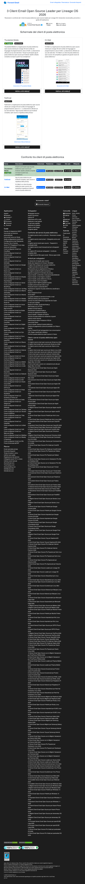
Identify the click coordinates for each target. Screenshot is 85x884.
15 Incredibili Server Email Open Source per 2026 (43, 781)
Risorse (6, 446)
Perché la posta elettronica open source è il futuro (42, 334)
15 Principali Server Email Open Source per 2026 (42, 369)
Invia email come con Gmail (12, 237)
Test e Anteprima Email (35, 293)
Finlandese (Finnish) (75, 228)
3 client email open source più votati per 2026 (44, 354)
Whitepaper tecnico (33, 213)
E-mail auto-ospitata (34, 223)
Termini (65, 241)
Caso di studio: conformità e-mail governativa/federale (44, 275)
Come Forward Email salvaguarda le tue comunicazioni (44, 330)
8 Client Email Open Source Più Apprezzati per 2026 (44, 565)
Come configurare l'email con (12, 250)
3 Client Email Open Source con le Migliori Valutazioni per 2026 (44, 741)
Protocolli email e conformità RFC (38, 287)
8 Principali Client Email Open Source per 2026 (44, 826)
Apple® (6, 213)
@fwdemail (66, 219)
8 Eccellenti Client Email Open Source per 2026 (44, 485)
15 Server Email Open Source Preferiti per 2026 (43, 416)
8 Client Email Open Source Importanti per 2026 (43, 622)
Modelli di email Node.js (35, 308)
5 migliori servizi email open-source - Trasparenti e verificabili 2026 (43, 244)
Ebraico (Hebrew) (74, 238)
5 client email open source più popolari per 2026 (44, 358)
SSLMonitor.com (9, 471)
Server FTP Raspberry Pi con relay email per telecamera (14, 246)
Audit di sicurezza (33, 215)
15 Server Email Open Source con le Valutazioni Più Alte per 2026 (44, 460)
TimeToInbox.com (9, 465)
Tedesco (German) (74, 235)
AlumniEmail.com (9, 463)
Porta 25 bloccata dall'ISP (11, 443)
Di (63, 235)
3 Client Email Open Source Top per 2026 (44, 542)
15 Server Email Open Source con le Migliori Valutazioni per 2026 (44, 654)
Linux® (8, 219)
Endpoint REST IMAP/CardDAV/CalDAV (40, 283)
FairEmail (7, 179)
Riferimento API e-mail (34, 219)
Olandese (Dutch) (74, 223)
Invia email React (33, 322)
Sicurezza (66, 237)
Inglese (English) (76, 225)
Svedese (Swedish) (74, 271)
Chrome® (9, 223)
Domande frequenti (75, 2)
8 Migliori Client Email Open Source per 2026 (43, 503)
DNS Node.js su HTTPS (35, 306)
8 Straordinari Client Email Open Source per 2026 (44, 496)
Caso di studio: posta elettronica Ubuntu (39, 279)
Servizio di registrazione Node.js (37, 312)
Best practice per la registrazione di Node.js (40, 269)
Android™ (9, 217)
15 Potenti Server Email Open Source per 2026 (44, 427)
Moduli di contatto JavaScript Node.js (39, 304)
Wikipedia (77, 171)
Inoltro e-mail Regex (34, 227)
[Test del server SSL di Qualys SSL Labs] (11, 842)
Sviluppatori (32, 211)
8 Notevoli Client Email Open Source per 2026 (44, 489)
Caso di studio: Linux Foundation (37, 281)
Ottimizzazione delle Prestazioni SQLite (39, 320)
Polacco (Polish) (76, 260)
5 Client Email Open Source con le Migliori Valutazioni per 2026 (44, 757)
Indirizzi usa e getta (9, 455)
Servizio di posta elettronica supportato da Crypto (42, 300)
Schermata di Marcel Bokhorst (22, 142)
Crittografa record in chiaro (13, 459)
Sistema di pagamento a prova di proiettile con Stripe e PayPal (44, 327)
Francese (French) (74, 231)
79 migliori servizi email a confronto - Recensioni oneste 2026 (44, 236)
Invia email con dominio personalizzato (11, 234)
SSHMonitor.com (9, 469)
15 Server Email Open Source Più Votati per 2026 (43, 446)
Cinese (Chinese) (74, 216)
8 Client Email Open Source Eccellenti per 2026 (43, 587)
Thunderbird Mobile (8, 170)
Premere (65, 251)
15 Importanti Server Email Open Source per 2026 (44, 422)
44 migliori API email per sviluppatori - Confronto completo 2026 (42, 252)
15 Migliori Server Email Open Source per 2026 (44, 408)
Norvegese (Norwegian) (75, 257)
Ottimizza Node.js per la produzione (38, 299)
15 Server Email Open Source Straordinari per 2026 (43, 577)
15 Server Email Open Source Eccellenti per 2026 (44, 583)
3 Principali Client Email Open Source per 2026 (44, 471)
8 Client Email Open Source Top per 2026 (43, 639)
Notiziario (68, 213)
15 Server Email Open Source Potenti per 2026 (43, 716)
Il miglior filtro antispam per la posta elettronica (41, 265)
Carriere (65, 253)
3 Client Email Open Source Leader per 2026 (43, 573)
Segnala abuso (65, 248)
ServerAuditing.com (10, 467)
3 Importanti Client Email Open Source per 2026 (45, 425)
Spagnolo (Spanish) (74, 268)
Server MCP (31, 295)
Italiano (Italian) (76, 248)
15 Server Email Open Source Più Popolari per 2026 (44, 452)
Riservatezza (65, 2)
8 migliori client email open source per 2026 (44, 344)
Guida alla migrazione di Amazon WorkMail (40, 263)
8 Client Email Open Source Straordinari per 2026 (44, 580)
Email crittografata (55, 2)
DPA (64, 245)
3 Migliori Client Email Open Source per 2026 (43, 535)
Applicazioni (8, 211)
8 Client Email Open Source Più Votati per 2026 (44, 449)
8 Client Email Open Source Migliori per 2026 (44, 699)
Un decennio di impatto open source (38, 261)
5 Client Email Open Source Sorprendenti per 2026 (44, 602)
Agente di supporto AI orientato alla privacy (40, 273)
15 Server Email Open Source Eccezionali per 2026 (43, 670)
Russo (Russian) (76, 265)
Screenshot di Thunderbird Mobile (22, 86)
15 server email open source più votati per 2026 (44, 352)
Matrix (67, 221)
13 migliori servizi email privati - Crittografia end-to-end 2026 (44, 240)
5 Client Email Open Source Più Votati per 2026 (42, 549)
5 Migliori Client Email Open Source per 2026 (44, 412)
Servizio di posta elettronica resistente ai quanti (42, 316)
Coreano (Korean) (74, 254)
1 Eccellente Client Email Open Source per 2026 (44, 389)
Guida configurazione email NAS (13, 239)
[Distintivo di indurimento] (7, 856)
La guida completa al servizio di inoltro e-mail (41, 297)
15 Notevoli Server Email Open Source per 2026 (44, 393)
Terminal (8, 225)
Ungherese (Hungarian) (75, 242)
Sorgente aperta (32, 229)
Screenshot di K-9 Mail (63, 86)
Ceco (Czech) (75, 218)
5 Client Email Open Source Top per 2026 (44, 733)
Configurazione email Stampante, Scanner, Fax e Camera (14, 242)
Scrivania (8, 221)
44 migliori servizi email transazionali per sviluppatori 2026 (43, 248)
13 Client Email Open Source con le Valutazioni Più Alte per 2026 (44, 464)
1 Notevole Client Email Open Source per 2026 (43, 397)
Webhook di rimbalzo (34, 225)
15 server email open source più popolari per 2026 (44, 356)
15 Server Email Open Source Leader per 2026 (44, 569)
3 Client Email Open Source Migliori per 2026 (45, 725)
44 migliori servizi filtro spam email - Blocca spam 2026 (44, 255)
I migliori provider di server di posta (38, 267)
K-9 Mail (6, 187)
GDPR (65, 243)
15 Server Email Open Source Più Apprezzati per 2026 (42, 561)
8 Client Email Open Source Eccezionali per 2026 (43, 674)
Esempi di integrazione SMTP (12, 231)
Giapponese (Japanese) (75, 250)
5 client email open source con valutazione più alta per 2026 (44, 365)
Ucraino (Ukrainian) (75, 280)
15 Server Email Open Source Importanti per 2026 (43, 515)
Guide (6, 228)
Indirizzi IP (31, 217)
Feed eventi (66, 233)
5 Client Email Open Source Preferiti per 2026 (44, 511)
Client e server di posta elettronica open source (42, 338)
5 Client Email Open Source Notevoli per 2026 (43, 778)
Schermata (41, 171)
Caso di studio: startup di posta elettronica (40, 324)
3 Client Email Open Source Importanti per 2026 (42, 519)
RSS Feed (65, 226)
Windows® (7, 215)
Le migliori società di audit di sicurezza (39, 271)
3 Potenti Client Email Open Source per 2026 (42, 527)
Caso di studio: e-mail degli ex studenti (39, 277)
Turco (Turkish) (76, 277)
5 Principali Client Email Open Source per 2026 (42, 373)
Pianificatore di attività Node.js (37, 310)
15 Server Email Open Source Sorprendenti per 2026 (44, 598)
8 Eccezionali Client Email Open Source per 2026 (44, 478)
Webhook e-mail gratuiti (35, 221)
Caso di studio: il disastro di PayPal (38, 314)
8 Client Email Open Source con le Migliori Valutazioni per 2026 (44, 658)
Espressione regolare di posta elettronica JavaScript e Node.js (44, 290)
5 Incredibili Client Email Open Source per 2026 (45, 784)
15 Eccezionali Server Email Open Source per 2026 (43, 377)
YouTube (67, 223)
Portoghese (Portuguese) (75, 262)
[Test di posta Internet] (29, 847)
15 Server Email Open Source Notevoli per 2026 (45, 591)
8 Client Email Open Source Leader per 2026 (44, 666)
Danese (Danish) (76, 220)
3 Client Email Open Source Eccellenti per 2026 (44, 773)
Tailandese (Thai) (75, 274)
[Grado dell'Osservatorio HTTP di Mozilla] (25, 842)
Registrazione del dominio (11, 457)
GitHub (67, 215)
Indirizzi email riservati (10, 461)
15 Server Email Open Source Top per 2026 (43, 539)
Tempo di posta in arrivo (11, 453)
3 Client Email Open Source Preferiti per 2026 (43, 795)
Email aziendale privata (11, 449)
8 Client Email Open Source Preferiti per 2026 (44, 419)
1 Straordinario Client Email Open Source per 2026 (43, 404)
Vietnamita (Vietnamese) (75, 283)
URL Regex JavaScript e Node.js (37, 332)
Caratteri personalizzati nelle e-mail (38, 285)
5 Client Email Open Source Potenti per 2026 (43, 718)
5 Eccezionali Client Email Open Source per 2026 (44, 381)
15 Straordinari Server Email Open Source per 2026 (43, 400)
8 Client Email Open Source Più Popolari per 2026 (43, 456)
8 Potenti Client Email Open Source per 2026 (43, 429)
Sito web (67, 171)
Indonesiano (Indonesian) (75, 245)
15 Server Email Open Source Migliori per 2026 (45, 697)
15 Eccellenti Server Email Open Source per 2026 (44, 385)
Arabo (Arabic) (76, 213)
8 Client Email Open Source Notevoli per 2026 (44, 595)
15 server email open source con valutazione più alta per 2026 (44, 361)
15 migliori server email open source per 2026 (44, 342)
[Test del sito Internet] (12, 847)
